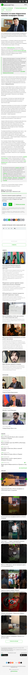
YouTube (5, 180)
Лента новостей (9, 9)
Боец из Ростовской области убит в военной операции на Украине (12, 437)
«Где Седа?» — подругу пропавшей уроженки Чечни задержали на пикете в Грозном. (12, 541)
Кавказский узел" (11, 47)
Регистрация (14, 241)
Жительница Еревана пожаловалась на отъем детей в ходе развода (13, 338)
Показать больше (14, 641)
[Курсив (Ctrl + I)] (6, 228)
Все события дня (23, 468)
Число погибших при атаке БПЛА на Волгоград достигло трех (13, 443)
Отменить (14, 244)
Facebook (5, 177)
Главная (2, 9)
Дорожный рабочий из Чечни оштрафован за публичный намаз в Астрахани (12, 489)
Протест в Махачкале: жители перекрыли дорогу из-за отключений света (13, 565)
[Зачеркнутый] (11, 228)
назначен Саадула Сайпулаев (19, 50)
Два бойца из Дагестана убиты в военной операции (11, 449)
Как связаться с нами (12, 652)
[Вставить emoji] (14, 228)
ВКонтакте (15, 177)
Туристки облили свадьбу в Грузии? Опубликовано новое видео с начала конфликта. (13, 591)
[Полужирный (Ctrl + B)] (3, 228)
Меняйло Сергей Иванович (9, 410)
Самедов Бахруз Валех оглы (9, 428)
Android (17, 167)
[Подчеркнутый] (8, 228)
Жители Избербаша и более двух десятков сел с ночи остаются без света (13, 316)
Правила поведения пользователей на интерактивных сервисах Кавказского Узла (14, 667)
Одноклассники (21, 177)
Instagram (9, 177)
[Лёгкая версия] (6, 1)
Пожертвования (24, 652)
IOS (20, 167)
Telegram (5, 173)
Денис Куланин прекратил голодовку (11, 364)
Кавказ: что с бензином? (7, 8)
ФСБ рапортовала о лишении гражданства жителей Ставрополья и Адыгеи (13, 294)
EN (4, 1)
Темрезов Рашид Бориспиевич (10, 392)
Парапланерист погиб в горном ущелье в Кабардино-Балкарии (11, 459)
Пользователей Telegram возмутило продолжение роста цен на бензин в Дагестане (11, 267)
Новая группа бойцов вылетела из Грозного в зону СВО (14, 465)
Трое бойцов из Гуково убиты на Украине (11, 454)
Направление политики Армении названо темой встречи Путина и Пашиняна (13, 283)
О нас (2, 652)
